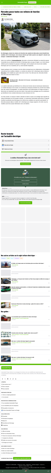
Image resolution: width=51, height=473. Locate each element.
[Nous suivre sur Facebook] (2, 379)
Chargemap (5, 425)
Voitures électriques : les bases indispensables (20, 318)
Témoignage (16, 258)
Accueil (2, 9)
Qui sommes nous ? (6, 384)
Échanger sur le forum (7, 442)
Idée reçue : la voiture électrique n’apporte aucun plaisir (23, 341)
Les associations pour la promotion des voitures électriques (24, 316)
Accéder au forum (25, 183)
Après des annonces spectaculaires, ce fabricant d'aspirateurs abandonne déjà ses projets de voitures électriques (30, 287)
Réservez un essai (32, 2)
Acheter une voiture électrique (7, 448)
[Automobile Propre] (22, 2)
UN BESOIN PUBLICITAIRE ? (7, 458)
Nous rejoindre (5, 388)
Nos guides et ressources (8, 408)
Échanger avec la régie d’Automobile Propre (22, 458)
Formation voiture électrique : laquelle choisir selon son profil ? (24, 333)
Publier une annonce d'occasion (9, 440)
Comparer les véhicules (7, 438)
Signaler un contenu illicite (24, 465)
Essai (12, 258)
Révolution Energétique (7, 418)
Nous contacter (5, 386)
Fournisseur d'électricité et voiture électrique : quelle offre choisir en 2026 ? (27, 303)
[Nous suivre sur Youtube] (8, 379)
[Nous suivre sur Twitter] (5, 379)
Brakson (27, 468)
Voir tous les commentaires (25, 202)
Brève (21, 258)
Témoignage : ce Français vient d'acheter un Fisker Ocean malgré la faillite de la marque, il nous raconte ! (30, 279)
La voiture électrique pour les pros (8, 453)
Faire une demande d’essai (8, 433)
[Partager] (48, 471)
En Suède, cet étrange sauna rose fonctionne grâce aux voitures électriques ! (27, 263)
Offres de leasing (6, 431)
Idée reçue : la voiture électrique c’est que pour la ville (22, 357)
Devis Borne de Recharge (8, 423)
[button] (25, 196)
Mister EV (4, 420)
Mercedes (3, 73)
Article (8, 258)
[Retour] (2, 471)
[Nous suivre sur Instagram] (10, 379)
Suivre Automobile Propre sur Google (11, 410)
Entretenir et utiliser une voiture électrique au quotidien (21, 342)
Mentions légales (35, 464)
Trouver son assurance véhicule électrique (11, 435)
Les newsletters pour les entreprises (10, 405)
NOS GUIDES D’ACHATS (6, 446)
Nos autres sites (5, 413)
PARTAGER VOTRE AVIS (6, 392)
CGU (31, 465)
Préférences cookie (21, 464)
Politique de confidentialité (11, 464)
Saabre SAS (36, 467)
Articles (6, 9)
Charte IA (42, 464)
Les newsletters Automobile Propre (10, 403)
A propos (3, 382)
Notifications (28, 464)
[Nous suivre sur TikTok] (13, 379)
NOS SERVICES (4, 428)
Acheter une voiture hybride (7, 450)
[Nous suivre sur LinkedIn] (16, 379)
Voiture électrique (4, 16)
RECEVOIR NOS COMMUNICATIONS (8, 400)
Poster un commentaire (25, 180)
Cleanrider (4, 416)
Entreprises (4, 258)
